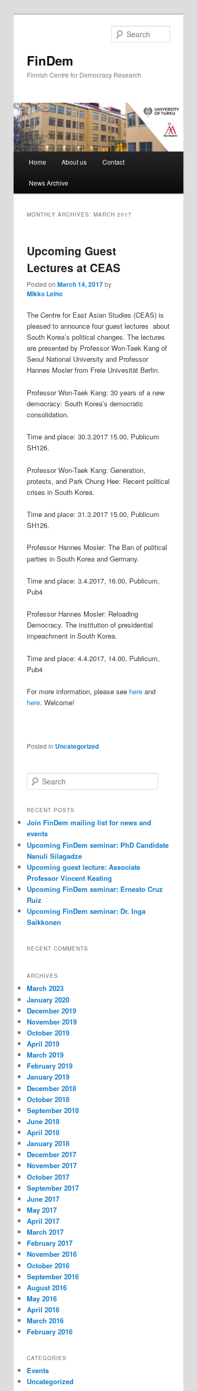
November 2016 (52, 1254)
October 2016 (48, 1265)
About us (74, 161)
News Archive (48, 182)
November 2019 (52, 1022)
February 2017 (49, 1243)
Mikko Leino (45, 293)
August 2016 (47, 1287)
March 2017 (45, 1232)
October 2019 (48, 1033)
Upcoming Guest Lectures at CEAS (73, 259)
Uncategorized (77, 746)
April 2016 (43, 1309)
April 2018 (43, 1132)
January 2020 (48, 1000)
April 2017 (43, 1221)
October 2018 (48, 1099)
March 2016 (45, 1320)
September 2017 (53, 1188)
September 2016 (53, 1276)
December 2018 (51, 1088)
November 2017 (52, 1165)
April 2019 (43, 1044)
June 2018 (43, 1121)
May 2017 (42, 1210)
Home (37, 161)
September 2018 (53, 1110)
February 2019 (49, 1066)
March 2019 (45, 1055)
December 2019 (51, 1011)
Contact (113, 161)
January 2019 (48, 1077)
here (135, 691)
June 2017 (43, 1199)
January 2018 (48, 1143)
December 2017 (51, 1154)
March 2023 (45, 988)
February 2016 (49, 1331)
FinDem (50, 60)
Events (38, 1370)
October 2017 (48, 1177)
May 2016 (42, 1298)
